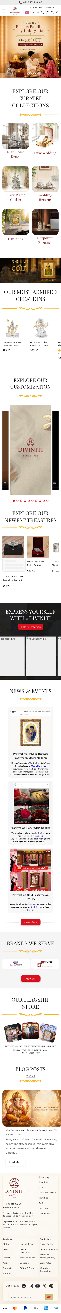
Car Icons (15, 239)
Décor (5, 1249)
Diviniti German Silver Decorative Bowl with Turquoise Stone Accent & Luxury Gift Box (13, 578)
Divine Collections (25, 1251)
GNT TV (35, 907)
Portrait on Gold (27, 1257)
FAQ (41, 1203)
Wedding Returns (45, 197)
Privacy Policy (46, 1244)
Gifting (6, 1244)
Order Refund (46, 1263)
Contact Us (44, 1213)
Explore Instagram (30, 626)
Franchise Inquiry (46, 7)
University (24, 1263)
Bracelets (7, 1273)
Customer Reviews (47, 1192)
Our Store (33, 7)
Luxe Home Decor (16, 154)
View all (30, 1076)
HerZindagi (38, 836)
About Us (43, 1182)
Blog (41, 1187)
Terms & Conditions (49, 1249)
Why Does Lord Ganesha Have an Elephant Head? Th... (32, 1130)
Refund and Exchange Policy (47, 1256)
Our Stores (44, 1208)
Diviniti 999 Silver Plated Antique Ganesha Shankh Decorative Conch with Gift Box (36, 563)
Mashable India (38, 766)
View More (30, 922)
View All (30, 978)
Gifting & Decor (27, 1268)
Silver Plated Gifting (16, 197)
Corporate (7, 1268)
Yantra (6, 1263)
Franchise (43, 1198)
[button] (4, 11)
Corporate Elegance (45, 240)
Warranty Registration (45, 1269)
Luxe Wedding (45, 153)
